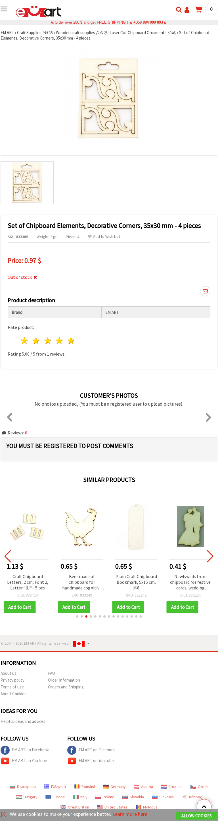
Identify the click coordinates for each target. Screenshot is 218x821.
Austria (147, 786)
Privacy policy (12, 680)
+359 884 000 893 (148, 22)
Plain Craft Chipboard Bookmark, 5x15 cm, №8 (136, 582)
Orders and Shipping (66, 687)
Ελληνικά (58, 786)
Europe (59, 796)
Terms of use (12, 687)
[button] (77, 616)
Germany (118, 786)
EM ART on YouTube (29, 760)
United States (116, 807)
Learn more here (129, 814)
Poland (108, 796)
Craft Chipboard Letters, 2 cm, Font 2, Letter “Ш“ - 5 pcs (27, 582)
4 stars (59, 340)
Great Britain (78, 807)
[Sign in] (187, 9)
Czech (203, 786)
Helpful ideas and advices (23, 721)
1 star (25, 340)
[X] (4, 814)
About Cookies (13, 693)
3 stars (48, 340)
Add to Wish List (106, 236)
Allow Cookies (196, 815)
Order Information (64, 680)
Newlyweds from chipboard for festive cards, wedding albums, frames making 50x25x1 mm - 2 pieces (190, 582)
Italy (83, 796)
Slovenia (166, 796)
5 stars (71, 340)
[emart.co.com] (38, 11)
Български (26, 786)
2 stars (36, 340)
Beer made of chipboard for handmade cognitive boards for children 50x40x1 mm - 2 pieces (82, 582)
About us (8, 673)
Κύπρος (195, 796)
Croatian (175, 786)
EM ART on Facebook (30, 749)
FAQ (51, 673)
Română (88, 786)
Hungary (30, 796)
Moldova (150, 807)
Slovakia (137, 796)
